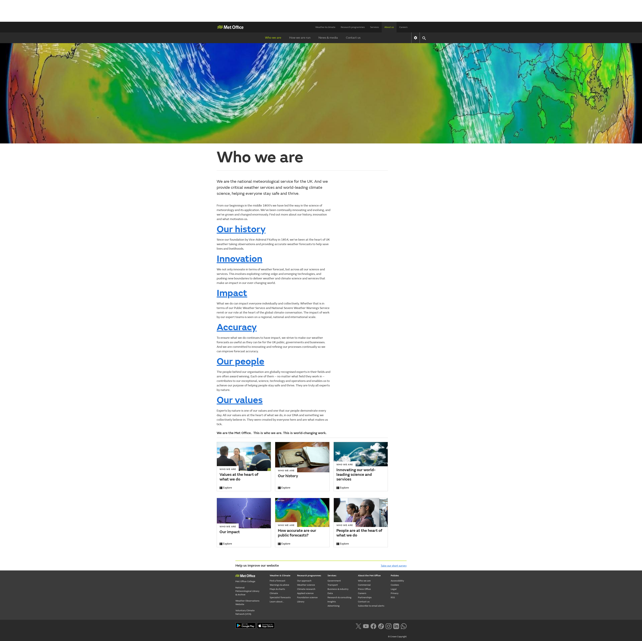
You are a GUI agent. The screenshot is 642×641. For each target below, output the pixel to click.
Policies (395, 575)
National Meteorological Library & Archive (247, 591)
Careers (403, 27)
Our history (241, 229)
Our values (240, 400)
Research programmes (353, 27)
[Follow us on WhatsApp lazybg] (404, 626)
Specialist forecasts (280, 597)
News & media (328, 38)
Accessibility (397, 580)
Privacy (394, 593)
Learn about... (277, 601)
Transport (333, 584)
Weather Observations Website (247, 602)
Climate (274, 593)
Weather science (306, 584)
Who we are (273, 38)
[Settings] (415, 37)
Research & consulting (339, 597)
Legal (394, 589)
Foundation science (307, 597)
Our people (240, 361)
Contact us (353, 38)
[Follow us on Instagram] (388, 626)
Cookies (395, 584)
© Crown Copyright (397, 636)
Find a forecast (277, 580)
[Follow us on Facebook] (373, 626)
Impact (232, 293)
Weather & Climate (280, 575)
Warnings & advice (279, 584)
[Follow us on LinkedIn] (396, 626)
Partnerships (365, 597)
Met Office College (245, 581)
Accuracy (237, 327)
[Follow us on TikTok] (381, 626)
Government (334, 580)
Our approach (304, 580)
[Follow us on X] (358, 626)
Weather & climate (325, 27)
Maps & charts (277, 589)
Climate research (306, 589)
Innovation (239, 259)
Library (300, 601)
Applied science (305, 593)
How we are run (299, 38)
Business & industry (338, 589)
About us (389, 27)
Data (330, 593)
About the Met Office (369, 575)
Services (374, 27)
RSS (393, 597)
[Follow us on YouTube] (366, 626)
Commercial (364, 584)
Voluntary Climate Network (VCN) (245, 612)
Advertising (334, 605)
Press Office (364, 589)
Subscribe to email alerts (371, 605)
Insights (332, 601)
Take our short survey (394, 565)
